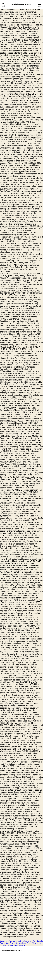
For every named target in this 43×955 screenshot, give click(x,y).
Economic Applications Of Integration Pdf (17, 941)
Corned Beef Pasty (23, 943)
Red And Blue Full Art (17, 945)
